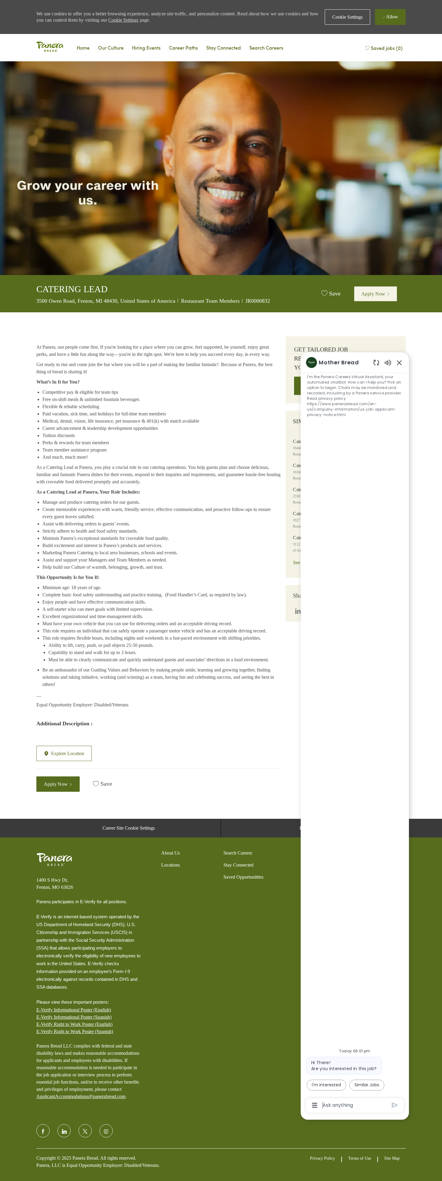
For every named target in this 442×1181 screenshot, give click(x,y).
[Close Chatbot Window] (399, 362)
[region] (355, 733)
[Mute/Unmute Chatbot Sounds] (387, 362)
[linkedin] (64, 1130)
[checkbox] (331, 294)
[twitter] (85, 1130)
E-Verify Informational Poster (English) (73, 1009)
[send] (395, 1105)
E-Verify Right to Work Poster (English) (74, 1024)
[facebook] (43, 1130)
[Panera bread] (49, 47)
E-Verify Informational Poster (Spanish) (74, 1017)
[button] (347, 17)
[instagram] (106, 1130)
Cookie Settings (123, 20)
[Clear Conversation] (376, 362)
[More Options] (314, 1105)
